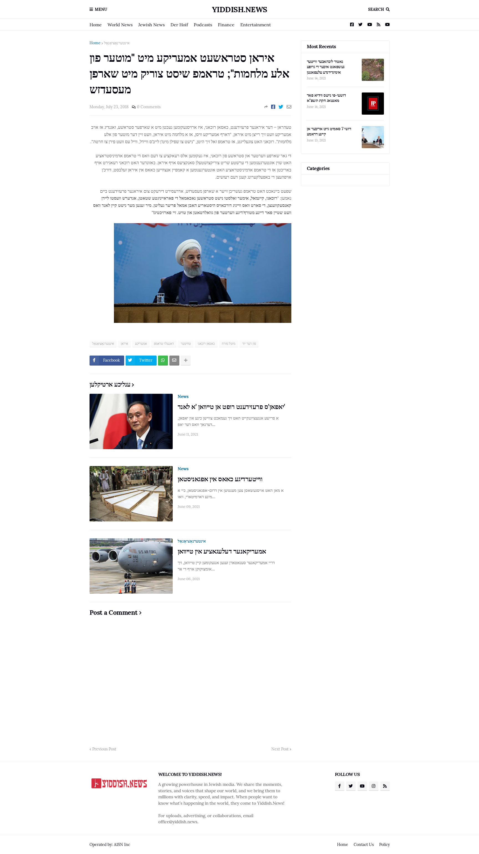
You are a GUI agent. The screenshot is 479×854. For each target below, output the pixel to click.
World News (120, 24)
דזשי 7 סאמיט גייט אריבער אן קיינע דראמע (329, 131)
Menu (101, 9)
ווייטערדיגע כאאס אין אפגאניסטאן (220, 479)
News (183, 396)
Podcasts (203, 24)
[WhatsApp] (163, 361)
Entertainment (255, 24)
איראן (124, 343)
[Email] (289, 106)
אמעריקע (141, 343)
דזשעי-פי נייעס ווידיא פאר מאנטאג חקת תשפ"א (326, 97)
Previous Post (104, 749)
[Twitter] (281, 106)
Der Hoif (179, 24)
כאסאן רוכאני (206, 343)
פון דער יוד (249, 343)
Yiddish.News (239, 9)
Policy (384, 844)
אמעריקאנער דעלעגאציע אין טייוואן (222, 551)
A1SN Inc (122, 844)
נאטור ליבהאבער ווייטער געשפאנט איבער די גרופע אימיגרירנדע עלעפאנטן (326, 67)
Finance (226, 24)
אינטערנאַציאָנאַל (116, 42)
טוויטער (186, 343)
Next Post (280, 749)
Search (376, 9)
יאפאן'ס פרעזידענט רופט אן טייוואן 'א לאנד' (231, 406)
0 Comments (148, 106)
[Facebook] (273, 106)
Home (96, 24)
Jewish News (151, 24)
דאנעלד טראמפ (164, 343)
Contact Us (364, 844)
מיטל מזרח (228, 343)
